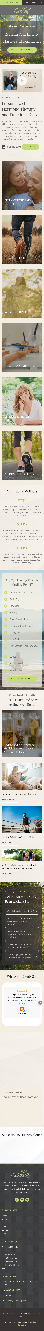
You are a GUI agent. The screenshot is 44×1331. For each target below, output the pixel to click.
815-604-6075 (14, 1290)
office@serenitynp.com (17, 1301)
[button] (4, 10)
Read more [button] (22, 1003)
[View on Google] (22, 1008)
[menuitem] (22, 1215)
